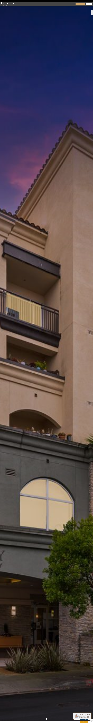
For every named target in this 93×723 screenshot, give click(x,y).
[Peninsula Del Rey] (7, 4)
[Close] (91, 722)
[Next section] (46, 717)
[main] (46, 722)
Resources (81, 0)
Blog (86, 0)
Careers (90, 0)
